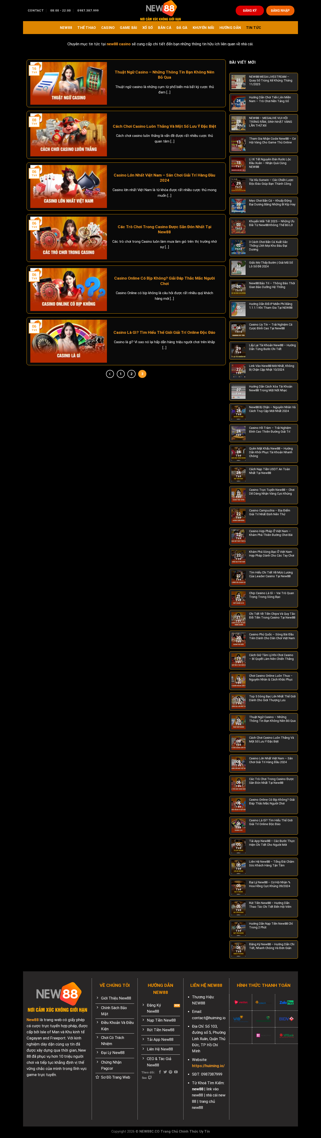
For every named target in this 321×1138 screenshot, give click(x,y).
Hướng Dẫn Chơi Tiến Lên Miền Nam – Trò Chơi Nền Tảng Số (270, 99)
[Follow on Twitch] (150, 1078)
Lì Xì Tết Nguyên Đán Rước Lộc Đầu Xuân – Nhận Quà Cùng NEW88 (270, 163)
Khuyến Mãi (203, 28)
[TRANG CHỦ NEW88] (160, 10)
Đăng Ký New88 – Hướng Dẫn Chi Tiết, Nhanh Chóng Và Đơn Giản (271, 946)
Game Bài (128, 28)
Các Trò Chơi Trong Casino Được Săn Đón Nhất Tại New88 (164, 229)
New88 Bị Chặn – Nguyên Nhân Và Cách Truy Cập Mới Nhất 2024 (272, 409)
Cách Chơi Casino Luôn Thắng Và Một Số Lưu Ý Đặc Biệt (164, 126)
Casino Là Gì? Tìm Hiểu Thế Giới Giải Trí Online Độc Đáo (164, 332)
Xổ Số (147, 28)
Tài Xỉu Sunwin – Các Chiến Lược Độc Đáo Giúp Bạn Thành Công (271, 181)
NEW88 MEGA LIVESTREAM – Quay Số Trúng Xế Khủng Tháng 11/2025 (270, 80)
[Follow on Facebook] (160, 1072)
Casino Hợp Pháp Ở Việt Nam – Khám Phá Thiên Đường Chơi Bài (271, 533)
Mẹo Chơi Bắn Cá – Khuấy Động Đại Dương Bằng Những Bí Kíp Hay (272, 202)
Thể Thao (86, 28)
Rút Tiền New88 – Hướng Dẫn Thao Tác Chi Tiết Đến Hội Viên (270, 904)
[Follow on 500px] (144, 1078)
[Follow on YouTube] (176, 1072)
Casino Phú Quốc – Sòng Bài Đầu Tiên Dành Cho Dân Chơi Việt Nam (272, 636)
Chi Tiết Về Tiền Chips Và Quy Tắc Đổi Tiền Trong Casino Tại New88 (272, 615)
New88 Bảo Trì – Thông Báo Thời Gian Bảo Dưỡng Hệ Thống (272, 285)
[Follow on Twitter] (165, 1072)
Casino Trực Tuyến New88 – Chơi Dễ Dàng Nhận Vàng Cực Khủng (271, 491)
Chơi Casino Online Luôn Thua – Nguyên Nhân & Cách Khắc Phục (271, 677)
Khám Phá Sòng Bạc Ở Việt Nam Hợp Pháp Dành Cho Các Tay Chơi (271, 553)
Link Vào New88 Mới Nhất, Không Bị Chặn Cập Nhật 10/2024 (271, 367)
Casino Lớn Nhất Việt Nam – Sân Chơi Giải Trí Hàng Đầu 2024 (164, 178)
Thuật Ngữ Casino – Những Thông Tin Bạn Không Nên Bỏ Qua (164, 75)
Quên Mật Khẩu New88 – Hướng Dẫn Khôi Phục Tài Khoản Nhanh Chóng (271, 452)
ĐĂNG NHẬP (280, 10)
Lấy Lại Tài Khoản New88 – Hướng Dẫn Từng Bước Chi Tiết (272, 347)
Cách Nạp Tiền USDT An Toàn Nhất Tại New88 (269, 471)
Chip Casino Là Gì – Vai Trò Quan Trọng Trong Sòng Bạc (271, 595)
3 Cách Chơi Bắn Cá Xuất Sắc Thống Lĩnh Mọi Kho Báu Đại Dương (268, 245)
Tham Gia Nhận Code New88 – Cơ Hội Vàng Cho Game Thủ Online (272, 140)
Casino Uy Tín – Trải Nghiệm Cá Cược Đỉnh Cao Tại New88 (270, 326)
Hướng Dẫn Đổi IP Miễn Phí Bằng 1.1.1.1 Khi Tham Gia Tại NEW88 (270, 305)
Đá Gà (181, 28)
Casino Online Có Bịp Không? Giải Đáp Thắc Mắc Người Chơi (164, 281)
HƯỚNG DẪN (230, 28)
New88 (33, 1019)
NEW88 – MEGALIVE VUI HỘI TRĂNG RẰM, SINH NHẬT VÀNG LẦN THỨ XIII (270, 121)
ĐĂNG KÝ (250, 10)
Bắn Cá (164, 28)
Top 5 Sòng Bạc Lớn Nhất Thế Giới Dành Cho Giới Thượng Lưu (272, 698)
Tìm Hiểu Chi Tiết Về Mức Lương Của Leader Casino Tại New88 (271, 574)
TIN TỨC (253, 28)
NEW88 (66, 28)
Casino (108, 28)
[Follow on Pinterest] (170, 1072)
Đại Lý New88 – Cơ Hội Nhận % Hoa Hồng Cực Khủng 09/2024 (269, 884)
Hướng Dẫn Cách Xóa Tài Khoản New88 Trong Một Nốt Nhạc (270, 388)
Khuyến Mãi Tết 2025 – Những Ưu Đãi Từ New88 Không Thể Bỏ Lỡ (271, 223)
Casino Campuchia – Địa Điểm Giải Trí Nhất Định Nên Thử (269, 512)
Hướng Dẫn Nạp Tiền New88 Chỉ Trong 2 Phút (271, 925)
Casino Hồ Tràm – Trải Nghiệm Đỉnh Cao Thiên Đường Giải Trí (270, 429)
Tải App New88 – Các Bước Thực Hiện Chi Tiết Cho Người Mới (272, 842)
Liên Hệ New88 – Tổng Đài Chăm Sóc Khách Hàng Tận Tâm (271, 863)
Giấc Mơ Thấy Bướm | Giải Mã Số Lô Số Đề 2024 (271, 264)
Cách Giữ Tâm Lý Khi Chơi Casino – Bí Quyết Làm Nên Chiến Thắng (271, 657)
